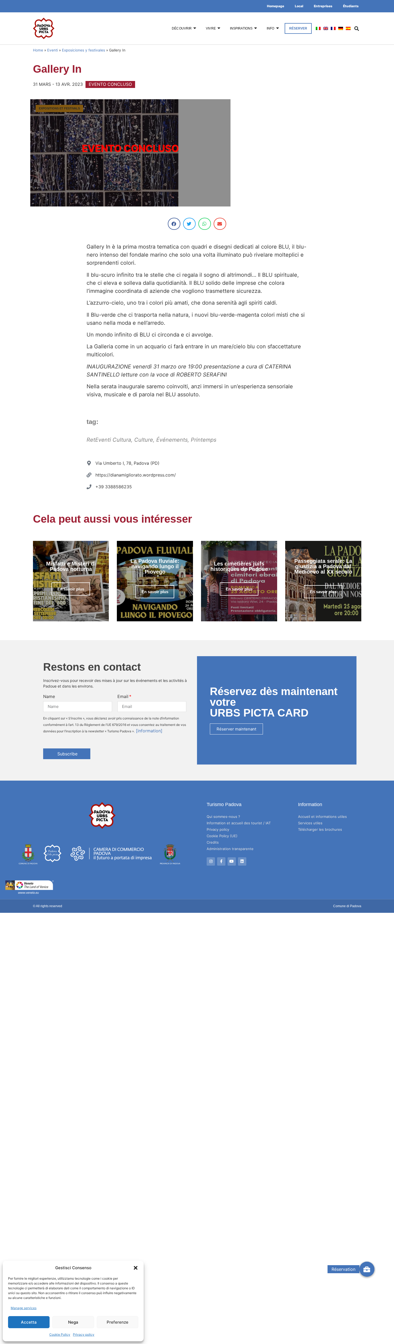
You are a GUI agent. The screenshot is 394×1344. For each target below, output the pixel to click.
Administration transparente (230, 849)
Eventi (52, 50)
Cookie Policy (59, 1334)
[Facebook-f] (221, 861)
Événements (172, 440)
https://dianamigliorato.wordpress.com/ (135, 475)
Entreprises (323, 6)
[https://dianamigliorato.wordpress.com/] (89, 474)
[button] (135, 1268)
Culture (143, 440)
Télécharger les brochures (320, 829)
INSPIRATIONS (241, 28)
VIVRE (211, 28)
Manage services (23, 1308)
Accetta (29, 1322)
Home (38, 50)
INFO (270, 28)
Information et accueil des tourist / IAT (239, 823)
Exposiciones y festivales (83, 50)
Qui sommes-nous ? (223, 816)
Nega (73, 1322)
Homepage (275, 6)
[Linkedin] (242, 861)
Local (299, 6)
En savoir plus (70, 589)
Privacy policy (83, 1334)
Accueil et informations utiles (322, 816)
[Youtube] (232, 861)
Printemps (203, 440)
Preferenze (117, 1322)
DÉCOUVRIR (182, 28)
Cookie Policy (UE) (222, 836)
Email (122, 696)
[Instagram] (211, 861)
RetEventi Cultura (109, 440)
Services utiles (310, 823)
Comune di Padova (347, 906)
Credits (213, 842)
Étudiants (351, 6)
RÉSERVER (298, 28)
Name (49, 696)
